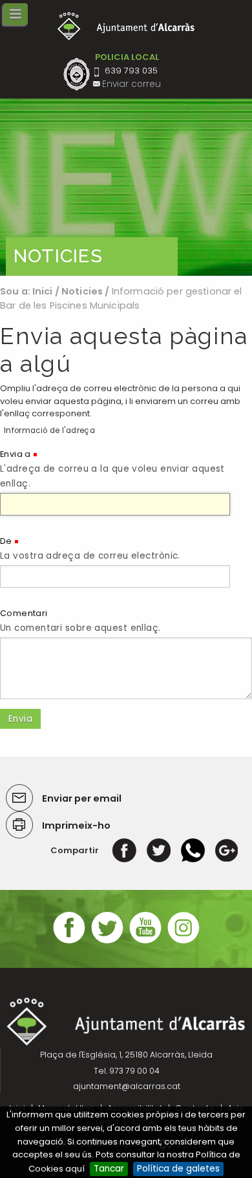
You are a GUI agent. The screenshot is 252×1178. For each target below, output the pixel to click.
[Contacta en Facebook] (69, 942)
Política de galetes (178, 1169)
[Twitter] (159, 850)
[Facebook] (124, 850)
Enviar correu (131, 84)
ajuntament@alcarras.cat (126, 1086)
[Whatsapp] (193, 850)
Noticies (82, 291)
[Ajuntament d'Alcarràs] (126, 26)
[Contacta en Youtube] (145, 942)
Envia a (15, 454)
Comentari (24, 613)
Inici (42, 291)
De (6, 541)
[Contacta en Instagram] (183, 942)
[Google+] (226, 850)
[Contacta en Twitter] (107, 942)
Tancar (109, 1169)
